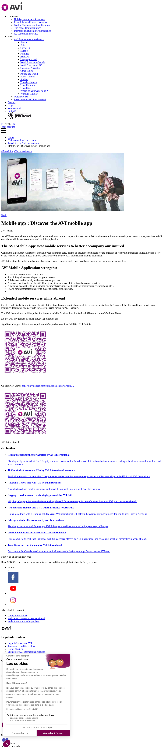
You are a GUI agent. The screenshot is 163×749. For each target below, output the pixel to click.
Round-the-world (29, 73)
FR (2, 124)
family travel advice (17, 615)
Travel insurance (28, 85)
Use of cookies (15, 649)
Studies (24, 79)
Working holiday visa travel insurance (33, 25)
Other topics (26, 70)
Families (24, 53)
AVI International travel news (29, 39)
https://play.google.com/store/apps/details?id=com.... (48, 385)
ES (13, 124)
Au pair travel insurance (26, 33)
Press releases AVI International (30, 99)
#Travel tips (7, 151)
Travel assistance (28, 82)
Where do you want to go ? (34, 91)
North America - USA (31, 65)
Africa (23, 42)
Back (4, 215)
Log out (12, 111)
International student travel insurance (32, 30)
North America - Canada (32, 62)
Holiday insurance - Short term (29, 19)
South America (27, 76)
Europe (24, 50)
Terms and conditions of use (22, 646)
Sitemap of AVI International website (26, 651)
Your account (14, 108)
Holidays (24, 56)
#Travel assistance (23, 151)
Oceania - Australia (30, 68)
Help (10, 105)
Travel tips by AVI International (23, 143)
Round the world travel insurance (30, 22)
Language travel (28, 59)
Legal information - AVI (20, 643)
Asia (22, 45)
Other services (21, 96)
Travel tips (25, 88)
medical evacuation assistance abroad (26, 618)
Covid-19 (25, 48)
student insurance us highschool (23, 621)
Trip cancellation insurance (27, 28)
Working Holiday (29, 93)
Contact (11, 102)
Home (11, 137)
